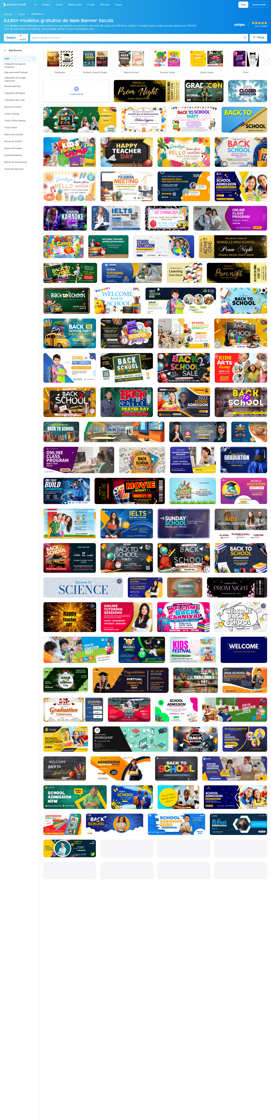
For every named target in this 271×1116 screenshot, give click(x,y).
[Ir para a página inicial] (13, 5)
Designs (10, 37)
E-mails (23, 38)
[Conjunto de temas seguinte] (267, 61)
